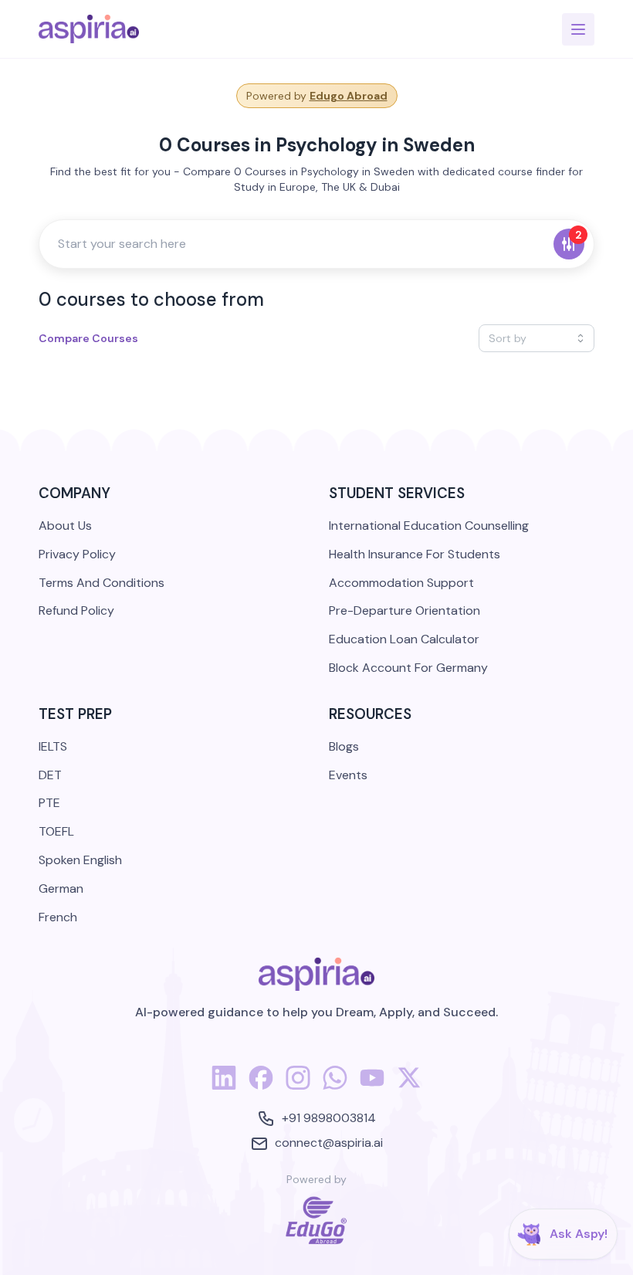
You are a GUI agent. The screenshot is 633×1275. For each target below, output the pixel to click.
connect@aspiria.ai (329, 1142)
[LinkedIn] (224, 1086)
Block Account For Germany (408, 668)
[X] (409, 1086)
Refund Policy (76, 610)
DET (50, 775)
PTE (49, 803)
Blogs (344, 746)
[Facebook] (261, 1086)
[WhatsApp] (335, 1086)
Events (348, 775)
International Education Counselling (429, 525)
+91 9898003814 (329, 1118)
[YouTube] (372, 1086)
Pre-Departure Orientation (404, 610)
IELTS (53, 746)
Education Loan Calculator (404, 639)
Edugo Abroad (349, 96)
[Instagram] (298, 1086)
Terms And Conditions (101, 583)
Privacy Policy (77, 554)
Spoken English (80, 860)
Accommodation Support (401, 583)
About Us (65, 525)
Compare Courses (88, 338)
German (61, 888)
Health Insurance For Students (414, 554)
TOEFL (56, 831)
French (58, 917)
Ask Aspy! (579, 1234)
